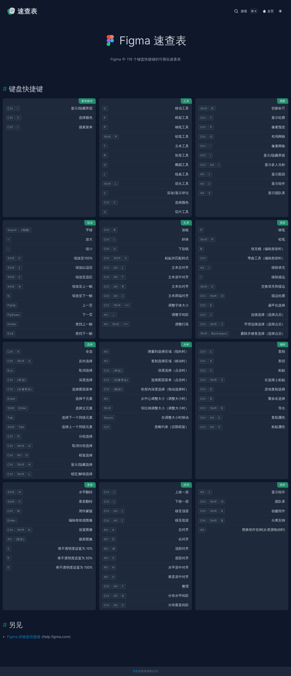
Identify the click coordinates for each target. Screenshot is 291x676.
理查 (135, 671)
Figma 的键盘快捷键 (23, 636)
